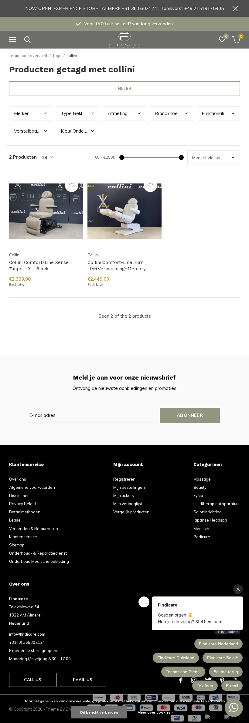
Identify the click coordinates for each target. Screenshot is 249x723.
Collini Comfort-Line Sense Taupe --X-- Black (39, 266)
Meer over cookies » (155, 712)
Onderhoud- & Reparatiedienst (38, 553)
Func (219, 113)
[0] (236, 39)
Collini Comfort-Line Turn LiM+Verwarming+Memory (116, 266)
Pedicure (201, 536)
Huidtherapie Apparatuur (216, 503)
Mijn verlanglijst (127, 503)
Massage (202, 479)
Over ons (17, 479)
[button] (13, 40)
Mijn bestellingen (129, 487)
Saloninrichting (207, 511)
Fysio (198, 495)
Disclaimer (19, 495)
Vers (30, 131)
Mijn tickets (123, 495)
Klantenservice (23, 536)
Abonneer (190, 415)
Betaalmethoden (24, 511)
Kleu (77, 131)
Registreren (124, 479)
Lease (15, 520)
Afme (118, 113)
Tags (57, 55)
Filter (124, 88)
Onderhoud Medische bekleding (39, 561)
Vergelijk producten (131, 511)
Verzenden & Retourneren (33, 528)
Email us (82, 679)
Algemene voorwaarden (32, 487)
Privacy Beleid (22, 503)
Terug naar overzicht (28, 55)
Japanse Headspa (210, 520)
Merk (21, 113)
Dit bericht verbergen (99, 712)
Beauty (199, 487)
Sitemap (17, 544)
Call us (32, 679)
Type (77, 113)
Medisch (201, 528)
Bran (174, 113)
